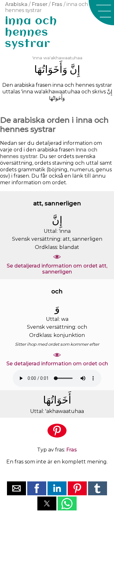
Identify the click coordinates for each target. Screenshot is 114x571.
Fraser (40, 4)
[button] (101, 12)
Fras (57, 4)
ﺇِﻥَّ (75, 69)
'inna (37, 57)
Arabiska (16, 4)
